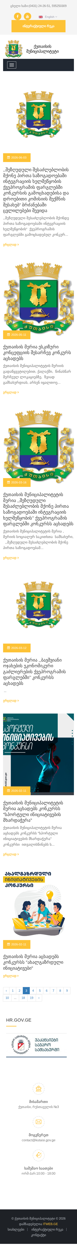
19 (31, 998)
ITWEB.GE (50, 1224)
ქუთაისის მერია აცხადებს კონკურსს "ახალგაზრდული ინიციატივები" (33, 962)
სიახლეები (16, 1229)
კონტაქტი (38, 1235)
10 (7, 998)
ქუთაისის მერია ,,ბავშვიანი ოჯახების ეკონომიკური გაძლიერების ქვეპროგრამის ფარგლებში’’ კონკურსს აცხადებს (34, 671)
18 (23, 998)
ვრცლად (10, 244)
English (49, 16)
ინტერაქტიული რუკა (38, 26)
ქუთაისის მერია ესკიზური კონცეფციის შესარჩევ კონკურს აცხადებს (37, 352)
